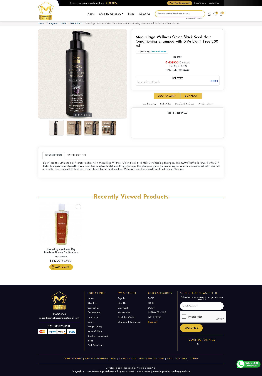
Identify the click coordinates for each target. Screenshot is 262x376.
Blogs (131, 14)
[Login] (209, 14)
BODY (151, 308)
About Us (144, 14)
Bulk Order (165, 104)
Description (53, 155)
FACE (151, 299)
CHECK (214, 81)
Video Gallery (94, 331)
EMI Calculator (95, 346)
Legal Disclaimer (177, 359)
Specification (76, 155)
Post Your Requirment (179, 3)
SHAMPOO (76, 23)
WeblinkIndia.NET (146, 368)
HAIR (64, 23)
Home (91, 14)
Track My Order (126, 317)
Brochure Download (97, 336)
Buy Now (191, 96)
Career (91, 322)
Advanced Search (194, 19)
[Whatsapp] (248, 364)
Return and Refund (96, 359)
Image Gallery (94, 327)
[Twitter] (197, 344)
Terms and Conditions (151, 359)
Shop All (152, 322)
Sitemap (194, 359)
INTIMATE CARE (157, 313)
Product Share (205, 104)
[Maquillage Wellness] (46, 10)
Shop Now (111, 3)
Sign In (121, 299)
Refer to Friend (73, 359)
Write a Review (158, 52)
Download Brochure (184, 104)
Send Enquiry (149, 104)
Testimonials (93, 313)
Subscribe (191, 328)
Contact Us (214, 3)
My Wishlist (124, 313)
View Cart (123, 308)
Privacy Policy (127, 359)
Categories (52, 23)
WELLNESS (154, 317)
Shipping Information (129, 322)
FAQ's (113, 359)
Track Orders (200, 3)
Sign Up (122, 303)
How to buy (93, 317)
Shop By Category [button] (110, 14)
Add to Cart (166, 96)
